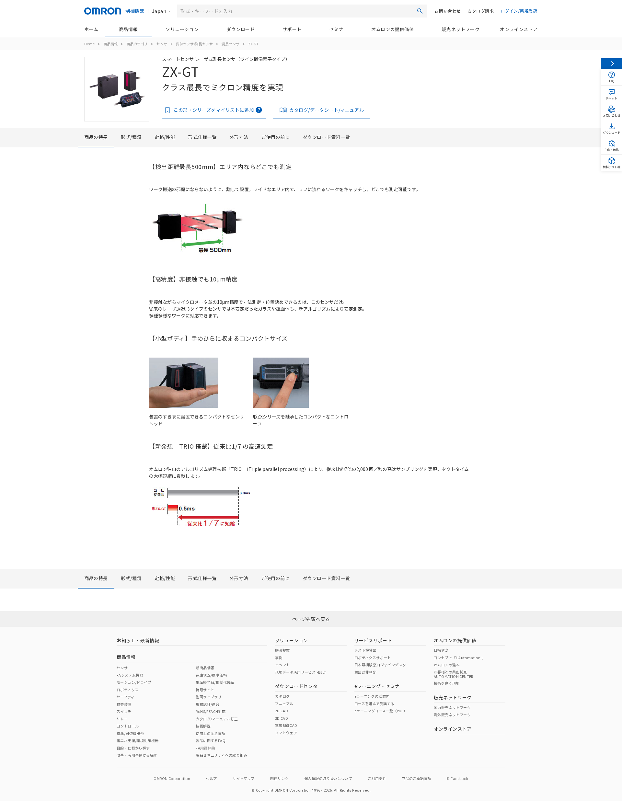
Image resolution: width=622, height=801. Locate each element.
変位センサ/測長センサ (194, 43)
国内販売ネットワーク (452, 707)
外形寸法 (239, 137)
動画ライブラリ (209, 696)
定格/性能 (165, 137)
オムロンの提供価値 (392, 29)
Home (89, 43)
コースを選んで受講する (374, 703)
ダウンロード (240, 29)
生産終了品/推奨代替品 (215, 682)
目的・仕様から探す (133, 747)
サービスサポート (373, 640)
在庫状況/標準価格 (211, 675)
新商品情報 (205, 667)
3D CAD (281, 718)
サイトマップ (244, 778)
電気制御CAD (286, 725)
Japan (159, 11)
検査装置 (124, 704)
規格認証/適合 (207, 704)
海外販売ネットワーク (452, 714)
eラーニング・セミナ (377, 686)
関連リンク (279, 778)
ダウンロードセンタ (296, 686)
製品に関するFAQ (210, 740)
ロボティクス (127, 689)
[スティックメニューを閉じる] (611, 63)
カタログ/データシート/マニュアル (326, 110)
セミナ (336, 29)
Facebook (459, 778)
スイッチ (124, 711)
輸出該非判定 (365, 672)
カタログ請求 (480, 11)
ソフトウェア (286, 732)
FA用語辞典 (205, 747)
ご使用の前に (275, 137)
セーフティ (125, 696)
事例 (278, 657)
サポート (291, 29)
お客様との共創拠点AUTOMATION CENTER (453, 674)
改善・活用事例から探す (137, 755)
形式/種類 (131, 137)
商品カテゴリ (137, 43)
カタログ (282, 696)
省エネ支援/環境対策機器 (138, 740)
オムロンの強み (447, 664)
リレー (122, 718)
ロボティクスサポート (372, 657)
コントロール (128, 725)
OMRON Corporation (172, 778)
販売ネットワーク (460, 29)
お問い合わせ (447, 11)
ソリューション (182, 29)
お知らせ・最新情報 (138, 640)
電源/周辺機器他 (130, 733)
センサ (161, 43)
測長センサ (230, 43)
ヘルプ (211, 778)
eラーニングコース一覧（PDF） (380, 710)
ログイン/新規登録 (519, 11)
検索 (419, 11)
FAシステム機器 (130, 675)
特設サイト (205, 689)
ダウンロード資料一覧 (326, 137)
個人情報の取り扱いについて (328, 778)
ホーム (91, 29)
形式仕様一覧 (202, 137)
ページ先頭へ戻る (311, 619)
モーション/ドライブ (134, 682)
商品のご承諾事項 (416, 778)
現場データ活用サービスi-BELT (301, 672)
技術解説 (203, 725)
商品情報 (128, 29)
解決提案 (282, 650)
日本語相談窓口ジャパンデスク (380, 664)
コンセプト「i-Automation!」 (459, 657)
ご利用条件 (377, 778)
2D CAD (281, 710)
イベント (282, 664)
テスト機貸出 (365, 650)
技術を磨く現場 (447, 683)
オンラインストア (519, 29)
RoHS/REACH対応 (210, 711)
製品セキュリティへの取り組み (221, 755)
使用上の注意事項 (210, 733)
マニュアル (284, 703)
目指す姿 (441, 650)
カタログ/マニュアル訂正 (217, 718)
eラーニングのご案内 (372, 696)
